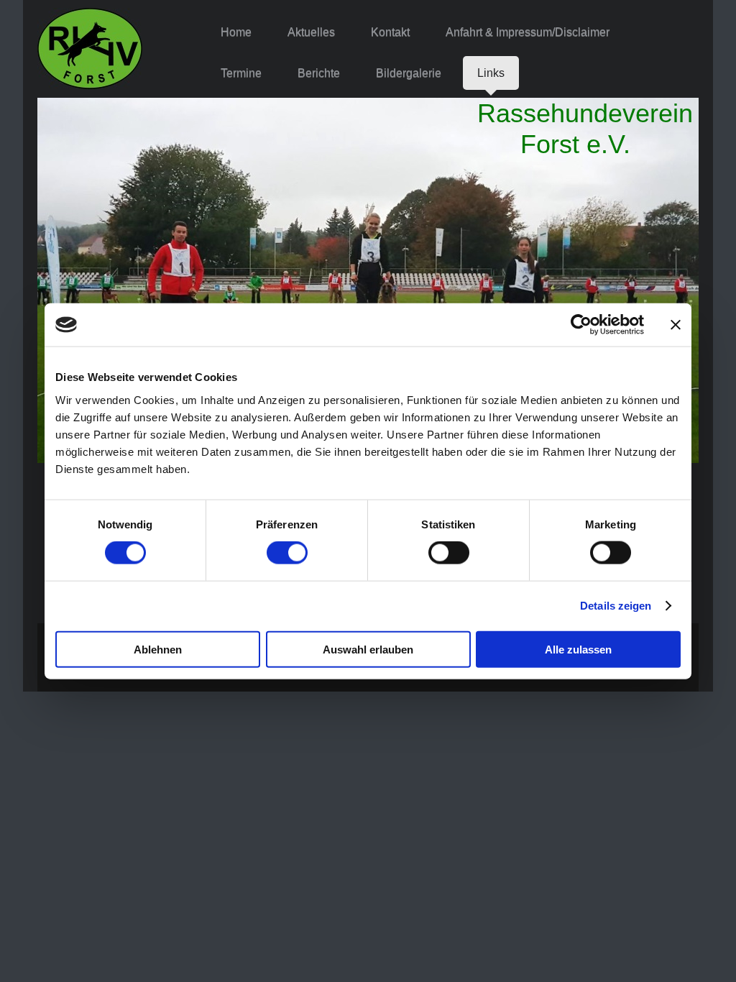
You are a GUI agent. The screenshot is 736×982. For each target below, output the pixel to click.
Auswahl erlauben (368, 649)
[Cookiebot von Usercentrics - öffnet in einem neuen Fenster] (581, 325)
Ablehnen (158, 649)
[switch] (287, 552)
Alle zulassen (578, 649)
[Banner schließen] (676, 325)
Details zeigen (615, 606)
